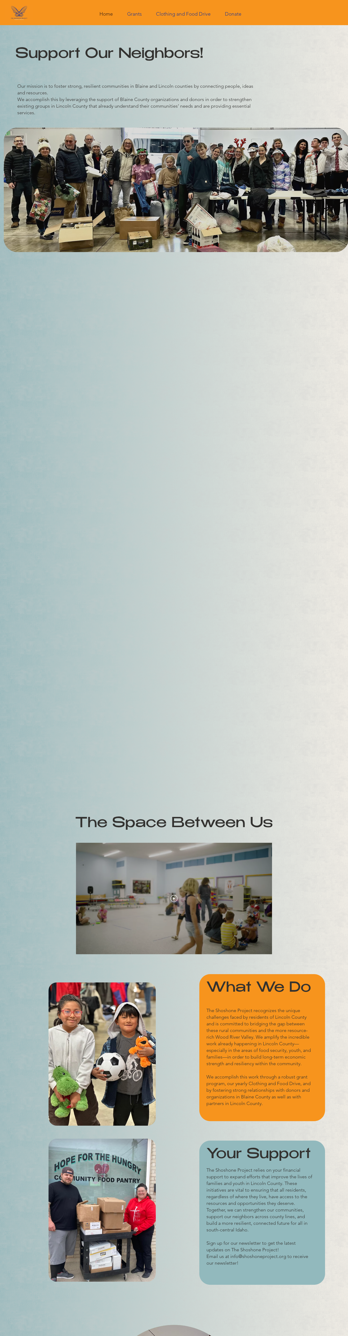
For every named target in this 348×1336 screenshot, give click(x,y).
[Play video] (174, 898)
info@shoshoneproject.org (258, 1256)
